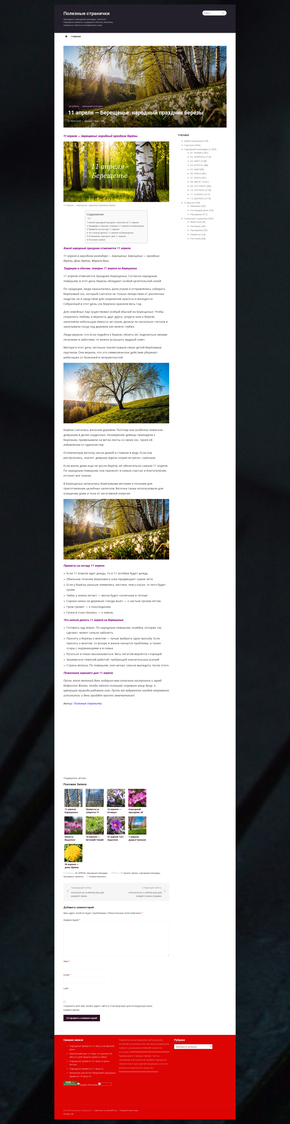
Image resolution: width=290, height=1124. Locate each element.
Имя (66, 961)
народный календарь (149, 873)
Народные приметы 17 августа (86, 1068)
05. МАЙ (194, 169)
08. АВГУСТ (196, 181)
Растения (195, 238)
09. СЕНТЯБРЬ (198, 185)
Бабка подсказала (193, 140)
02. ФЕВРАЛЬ (197, 156)
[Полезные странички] (66, 36)
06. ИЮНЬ (195, 173)
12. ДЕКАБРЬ (197, 198)
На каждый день (199, 210)
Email (67, 974)
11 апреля (125, 873)
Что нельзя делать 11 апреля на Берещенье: (111, 232)
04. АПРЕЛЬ (74, 106)
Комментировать (97, 876)
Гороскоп (189, 145)
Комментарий (71, 919)
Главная (76, 36)
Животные (196, 221)
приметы (79, 876)
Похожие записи (97, 239)
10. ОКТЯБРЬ (197, 190)
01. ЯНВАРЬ (196, 152)
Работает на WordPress (105, 1110)
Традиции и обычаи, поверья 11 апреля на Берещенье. (116, 226)
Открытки (189, 202)
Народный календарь (92, 106)
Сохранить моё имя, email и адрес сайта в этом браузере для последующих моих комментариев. (107, 1007)
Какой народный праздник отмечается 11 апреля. (114, 222)
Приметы (195, 234)
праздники (68, 876)
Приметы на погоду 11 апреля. (104, 229)
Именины (195, 205)
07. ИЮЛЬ (195, 177)
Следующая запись (145, 892)
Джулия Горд (91, 121)
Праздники (196, 214)
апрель (134, 873)
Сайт (66, 988)
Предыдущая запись (87, 892)
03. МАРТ (195, 160)
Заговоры (195, 226)
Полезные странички (86, 13)
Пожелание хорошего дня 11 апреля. (107, 236)
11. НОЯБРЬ (197, 194)
